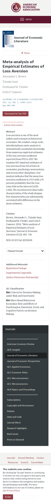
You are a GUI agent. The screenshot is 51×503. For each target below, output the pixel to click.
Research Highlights (17, 428)
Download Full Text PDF (15, 113)
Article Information (13, 125)
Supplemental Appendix (18, 273)
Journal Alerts (14, 422)
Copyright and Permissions (20, 405)
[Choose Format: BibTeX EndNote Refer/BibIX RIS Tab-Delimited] (25, 251)
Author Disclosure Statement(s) (22, 277)
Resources (13, 462)
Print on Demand (15, 439)
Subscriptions (14, 399)
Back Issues (12, 434)
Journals (10, 329)
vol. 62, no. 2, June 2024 (17, 102)
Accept (8, 497)
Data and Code (14, 417)
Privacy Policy (13, 491)
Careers (40, 457)
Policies (10, 411)
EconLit (24, 462)
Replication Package (16, 268)
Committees (37, 462)
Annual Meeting (26, 457)
